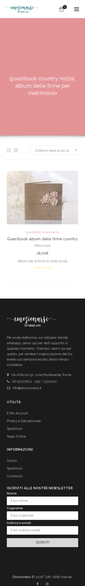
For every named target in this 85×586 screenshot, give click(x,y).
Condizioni (15, 476)
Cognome (15, 508)
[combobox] (54, 150)
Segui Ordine (16, 436)
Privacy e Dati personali (24, 421)
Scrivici (12, 460)
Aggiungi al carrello (42, 253)
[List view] (16, 150)
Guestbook (33, 232)
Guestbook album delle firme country (42, 239)
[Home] (22, 7)
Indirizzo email (19, 523)
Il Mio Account (17, 413)
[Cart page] (61, 9)
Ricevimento (50, 232)
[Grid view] (9, 150)
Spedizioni (14, 428)
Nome (12, 493)
